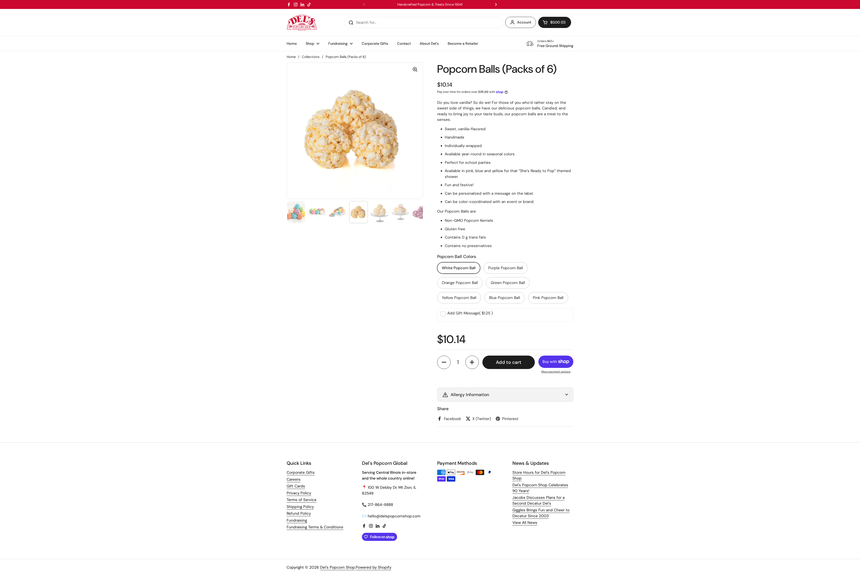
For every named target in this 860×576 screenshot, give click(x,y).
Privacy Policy (299, 493)
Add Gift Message (470, 313)
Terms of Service (301, 499)
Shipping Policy (300, 506)
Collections (310, 57)
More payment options (555, 371)
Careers (294, 479)
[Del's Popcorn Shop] (302, 22)
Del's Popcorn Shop (337, 567)
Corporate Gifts (301, 472)
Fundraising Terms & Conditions (315, 527)
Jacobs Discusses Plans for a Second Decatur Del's (538, 500)
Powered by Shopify (373, 567)
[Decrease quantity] (444, 362)
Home (291, 57)
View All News (524, 522)
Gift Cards (296, 486)
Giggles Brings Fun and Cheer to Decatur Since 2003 (541, 513)
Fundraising (297, 520)
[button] (554, 22)
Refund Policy (299, 513)
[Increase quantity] (472, 362)
